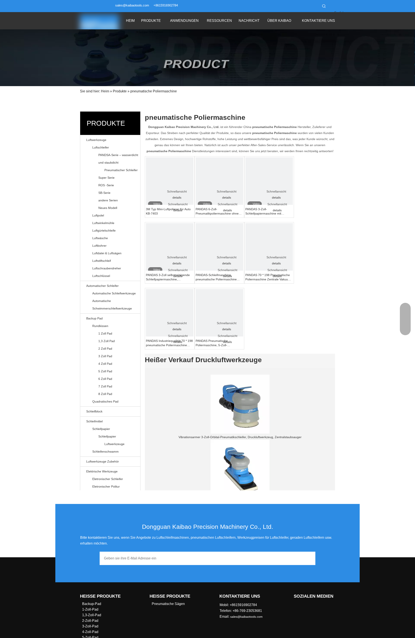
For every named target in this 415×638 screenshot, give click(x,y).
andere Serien (108, 200)
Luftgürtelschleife (104, 230)
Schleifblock (94, 411)
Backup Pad (94, 318)
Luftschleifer (100, 147)
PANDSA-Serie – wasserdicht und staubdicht (118, 158)
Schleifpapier (101, 429)
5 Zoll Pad (105, 371)
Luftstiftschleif (101, 260)
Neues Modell (107, 208)
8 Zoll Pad (105, 394)
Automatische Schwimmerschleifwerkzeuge (112, 304)
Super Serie (106, 177)
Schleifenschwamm (105, 451)
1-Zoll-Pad (90, 609)
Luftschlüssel (101, 276)
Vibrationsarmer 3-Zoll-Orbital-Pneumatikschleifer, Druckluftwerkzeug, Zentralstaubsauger (240, 437)
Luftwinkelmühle (103, 223)
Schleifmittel (94, 421)
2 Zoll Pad (105, 348)
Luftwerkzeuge (96, 140)
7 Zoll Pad (105, 386)
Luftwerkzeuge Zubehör (102, 461)
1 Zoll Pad (105, 333)
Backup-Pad (91, 604)
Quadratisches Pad (105, 401)
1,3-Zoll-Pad (91, 615)
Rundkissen (100, 326)
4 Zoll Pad (105, 363)
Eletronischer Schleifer (107, 479)
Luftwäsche (100, 238)
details (176, 197)
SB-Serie (104, 192)
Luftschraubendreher (106, 268)
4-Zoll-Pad (90, 632)
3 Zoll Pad (105, 356)
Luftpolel (98, 215)
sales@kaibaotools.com (132, 5)
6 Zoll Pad (105, 379)
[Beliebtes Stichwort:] (324, 6)
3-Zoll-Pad (90, 626)
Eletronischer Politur (106, 486)
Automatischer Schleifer (102, 285)
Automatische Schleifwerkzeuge (114, 293)
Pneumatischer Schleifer (121, 170)
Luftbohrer (99, 245)
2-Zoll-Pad (90, 620)
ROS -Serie (106, 185)
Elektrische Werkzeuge (102, 471)
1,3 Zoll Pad (106, 341)
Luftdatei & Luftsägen (106, 253)
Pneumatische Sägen (168, 604)
